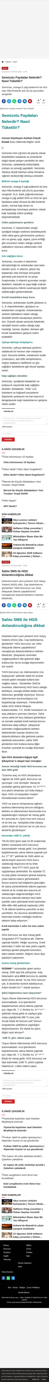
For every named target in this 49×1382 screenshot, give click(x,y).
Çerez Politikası (33, 1287)
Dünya (6, 1245)
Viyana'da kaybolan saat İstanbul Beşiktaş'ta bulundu (23, 1129)
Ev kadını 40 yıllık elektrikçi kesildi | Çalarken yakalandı (24, 1166)
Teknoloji (7, 1259)
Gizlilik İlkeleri (23, 1293)
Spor (28, 1256)
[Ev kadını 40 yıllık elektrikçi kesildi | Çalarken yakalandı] (24, 1158)
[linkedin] (25, 101)
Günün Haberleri (24, 1263)
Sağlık (6, 1256)
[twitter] (9, 101)
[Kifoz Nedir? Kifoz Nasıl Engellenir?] (24, 469)
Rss (9, 1287)
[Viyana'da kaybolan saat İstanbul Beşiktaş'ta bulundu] (24, 1120)
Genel (28, 1249)
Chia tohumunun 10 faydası (19, 462)
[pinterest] (30, 101)
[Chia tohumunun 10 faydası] (24, 456)
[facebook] (4, 101)
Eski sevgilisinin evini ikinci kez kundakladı (22, 1185)
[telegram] (19, 101)
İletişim (22, 1287)
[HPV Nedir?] (24, 500)
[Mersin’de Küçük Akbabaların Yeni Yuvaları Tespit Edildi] (24, 483)
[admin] (13, 1278)
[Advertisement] (24, 32)
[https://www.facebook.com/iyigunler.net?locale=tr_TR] (3, 1278)
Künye (15, 1287)
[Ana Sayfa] (3, 62)
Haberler (8, 62)
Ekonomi (7, 1249)
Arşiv (20, 1266)
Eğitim (28, 1245)
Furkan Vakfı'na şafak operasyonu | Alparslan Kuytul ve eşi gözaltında (24, 1148)
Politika (29, 1252)
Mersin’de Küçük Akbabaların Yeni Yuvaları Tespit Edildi (23, 492)
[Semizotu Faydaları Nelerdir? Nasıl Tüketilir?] (17, 108)
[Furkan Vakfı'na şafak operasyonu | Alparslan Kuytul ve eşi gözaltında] (24, 1139)
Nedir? (15, 62)
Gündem (6, 1252)
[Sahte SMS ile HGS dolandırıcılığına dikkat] (16, 612)
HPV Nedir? (10, 506)
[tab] (8, 411)
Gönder (8, 439)
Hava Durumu (7, 1272)
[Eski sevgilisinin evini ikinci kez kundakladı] (24, 1176)
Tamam (43, 1379)
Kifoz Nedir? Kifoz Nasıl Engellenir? (24, 474)
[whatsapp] (14, 101)
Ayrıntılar (35, 1379)
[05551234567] (8, 1278)
